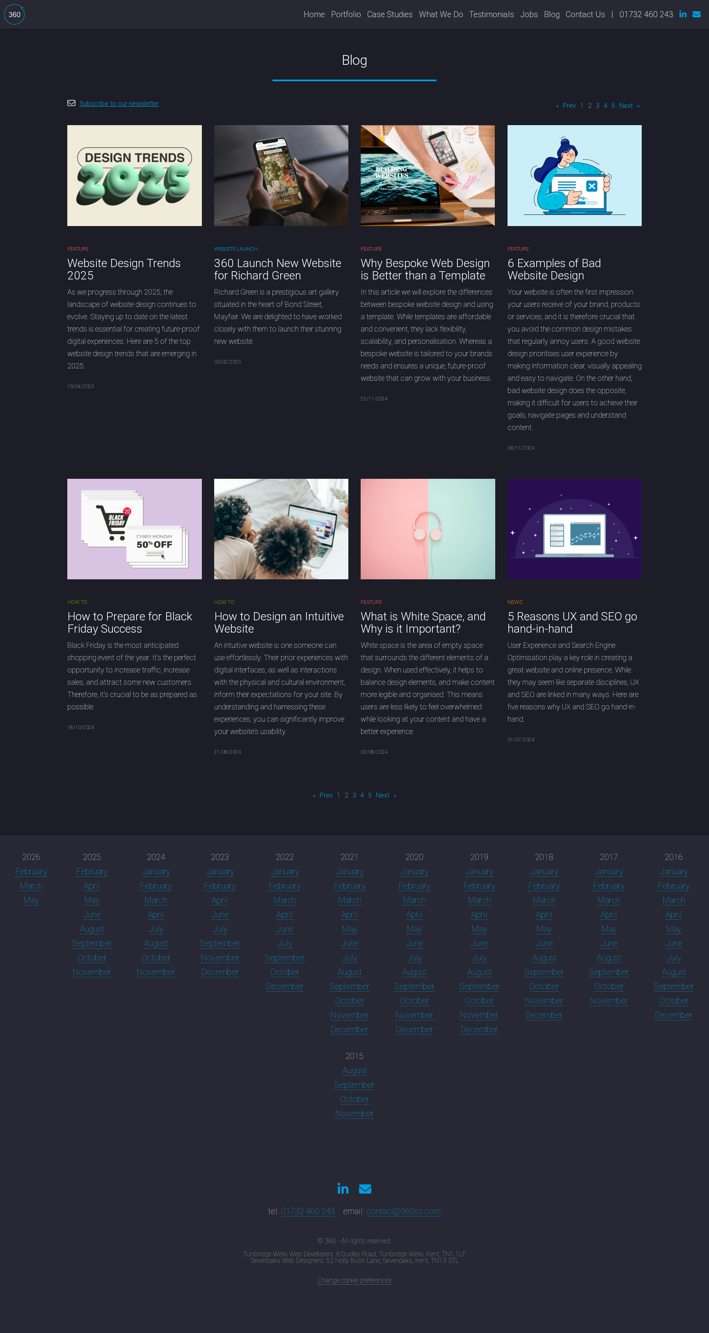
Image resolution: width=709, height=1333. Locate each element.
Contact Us (585, 14)
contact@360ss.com (403, 1211)
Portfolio (346, 14)
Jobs (529, 14)
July (156, 929)
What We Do (441, 14)
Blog (552, 14)
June (92, 914)
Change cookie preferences (354, 1280)
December (220, 972)
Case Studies (390, 14)
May (31, 900)
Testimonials (491, 14)
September (92, 943)
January (156, 871)
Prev (569, 106)
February (31, 871)
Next (626, 106)
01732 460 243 (308, 1211)
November (92, 972)
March (31, 886)
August (92, 929)
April (92, 886)
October (92, 958)
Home (314, 14)
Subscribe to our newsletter (119, 103)
